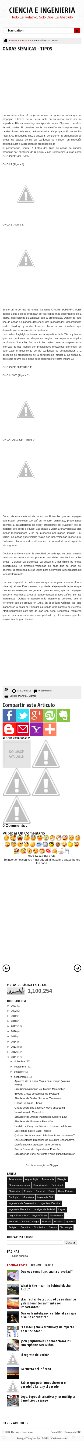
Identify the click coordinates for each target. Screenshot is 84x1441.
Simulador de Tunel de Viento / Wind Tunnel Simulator (44, 1153)
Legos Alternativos (18, 1215)
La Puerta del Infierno (36, 1369)
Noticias (46, 1221)
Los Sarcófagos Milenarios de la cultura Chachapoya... (45, 1139)
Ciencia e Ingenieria (42, 10)
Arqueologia (31, 1179)
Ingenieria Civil (45, 1197)
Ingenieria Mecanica (19, 1209)
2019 (14, 1016)
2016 (14, 1031)
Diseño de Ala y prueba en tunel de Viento (37, 1144)
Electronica (15, 1191)
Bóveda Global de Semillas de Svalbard (36, 1093)
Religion (13, 1227)
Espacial (40, 1191)
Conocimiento (40, 1185)
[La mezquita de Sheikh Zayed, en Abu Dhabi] (46, 766)
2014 (14, 1041)
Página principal (19, 1255)
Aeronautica (15, 1179)
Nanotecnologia (30, 1221)
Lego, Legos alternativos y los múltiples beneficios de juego (48, 1398)
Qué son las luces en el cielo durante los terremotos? (44, 1135)
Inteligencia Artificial (44, 1209)
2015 (14, 1036)
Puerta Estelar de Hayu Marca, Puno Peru (38, 1149)
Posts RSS (57, 1432)
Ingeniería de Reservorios (22, 1203)
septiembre (20, 1076)
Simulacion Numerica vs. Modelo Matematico (39, 1089)
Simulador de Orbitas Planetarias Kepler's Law (40, 1116)
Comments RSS (72, 1432)
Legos (61, 1209)
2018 (14, 1021)
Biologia (61, 1179)
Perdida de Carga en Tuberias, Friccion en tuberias (43, 1126)
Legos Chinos (39, 1215)
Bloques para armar (19, 1185)
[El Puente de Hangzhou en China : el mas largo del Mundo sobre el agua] (17, 822)
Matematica (56, 1215)
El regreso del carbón (35, 1355)
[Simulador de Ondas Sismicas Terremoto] (46, 794)
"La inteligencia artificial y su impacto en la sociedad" (47, 1329)
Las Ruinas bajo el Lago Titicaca (32, 1130)
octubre (18, 1071)
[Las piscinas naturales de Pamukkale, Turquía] (17, 766)
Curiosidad (57, 1185)
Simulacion (40, 1227)
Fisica (52, 1191)
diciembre (20, 1061)
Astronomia (48, 1179)
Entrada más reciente (6, 968)
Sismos (26, 40)
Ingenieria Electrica (50, 1203)
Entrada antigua (77, 968)
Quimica (70, 1221)
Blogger (53, 1165)
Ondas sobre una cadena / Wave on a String (39, 1107)
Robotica (25, 1227)
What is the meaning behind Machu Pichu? (46, 1287)
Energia (28, 1191)
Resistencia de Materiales (29, 1112)
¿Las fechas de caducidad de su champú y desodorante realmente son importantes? (48, 1303)
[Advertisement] (42, 83)
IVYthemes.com (58, 1438)
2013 (14, 1046)
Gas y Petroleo (66, 1191)
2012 (14, 1051)
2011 (14, 1057)
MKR (45, 1438)
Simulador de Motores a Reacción (33, 1121)
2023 (14, 1005)
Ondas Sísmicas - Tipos (28, 1103)
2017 (14, 1026)
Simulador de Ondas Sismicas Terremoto (37, 1098)
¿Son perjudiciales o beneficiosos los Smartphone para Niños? (46, 1343)
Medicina (13, 1221)
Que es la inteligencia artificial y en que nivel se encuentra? (48, 1315)
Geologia (13, 1197)
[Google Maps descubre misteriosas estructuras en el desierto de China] (17, 794)
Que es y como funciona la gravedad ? (47, 1271)
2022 (14, 1010)
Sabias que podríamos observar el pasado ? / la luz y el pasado (43, 1384)
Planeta (15, 40)
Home (6, 40)
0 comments (45, 690)
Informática (28, 1197)
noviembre (20, 1066)
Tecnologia (66, 1227)
